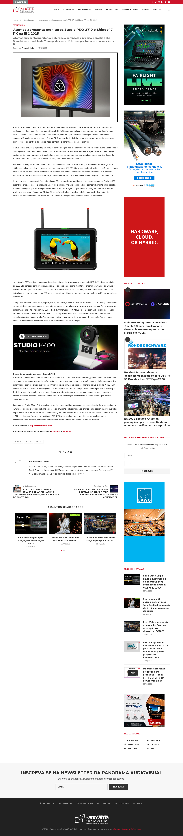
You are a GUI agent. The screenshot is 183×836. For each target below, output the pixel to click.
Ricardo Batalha (28, 48)
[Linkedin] (162, 2)
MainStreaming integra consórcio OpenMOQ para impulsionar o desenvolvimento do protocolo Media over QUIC (145, 327)
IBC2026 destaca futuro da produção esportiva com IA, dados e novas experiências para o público (147, 422)
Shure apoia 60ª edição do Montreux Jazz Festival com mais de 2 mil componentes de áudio (156, 605)
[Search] (168, 9)
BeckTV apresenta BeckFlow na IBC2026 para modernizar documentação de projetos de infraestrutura (155, 650)
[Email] (169, 2)
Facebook (56, 431)
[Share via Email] (71, 452)
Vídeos (145, 10)
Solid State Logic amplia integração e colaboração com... (31, 540)
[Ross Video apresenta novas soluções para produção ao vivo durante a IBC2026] (100, 523)
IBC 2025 (28, 442)
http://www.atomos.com (41, 425)
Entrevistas (112, 10)
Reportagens (84, 10)
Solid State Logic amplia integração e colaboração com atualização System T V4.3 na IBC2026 (155, 581)
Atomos (18, 442)
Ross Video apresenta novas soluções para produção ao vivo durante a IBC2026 (155, 626)
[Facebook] (152, 2)
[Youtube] (165, 2)
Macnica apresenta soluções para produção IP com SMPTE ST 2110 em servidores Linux (154, 674)
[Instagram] (159, 2)
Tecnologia (68, 10)
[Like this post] (60, 452)
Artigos (98, 10)
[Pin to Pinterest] (68, 452)
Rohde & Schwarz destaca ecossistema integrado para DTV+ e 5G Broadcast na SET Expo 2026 (147, 376)
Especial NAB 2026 (130, 10)
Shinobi (39, 442)
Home (56, 10)
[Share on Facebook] (63, 452)
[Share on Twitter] (65, 452)
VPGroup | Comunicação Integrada (127, 829)
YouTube (67, 431)
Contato (157, 10)
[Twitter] (155, 2)
